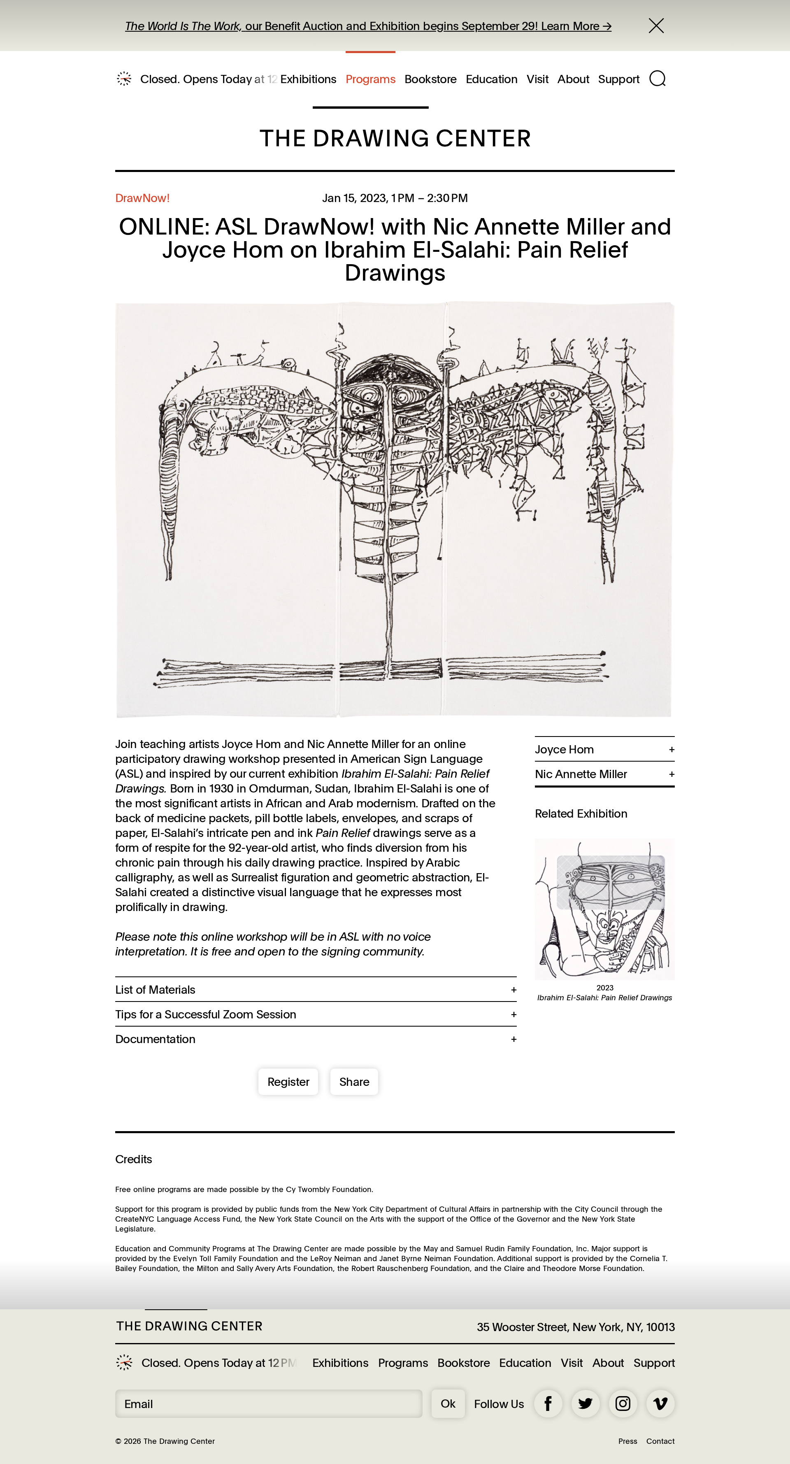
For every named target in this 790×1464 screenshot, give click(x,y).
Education (492, 78)
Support (618, 78)
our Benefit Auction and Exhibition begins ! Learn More (363, 25)
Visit (537, 78)
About (573, 78)
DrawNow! (142, 197)
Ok (448, 1403)
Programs (370, 78)
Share (354, 1081)
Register (288, 1081)
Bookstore (430, 78)
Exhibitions (308, 78)
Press (627, 1441)
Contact (660, 1441)
